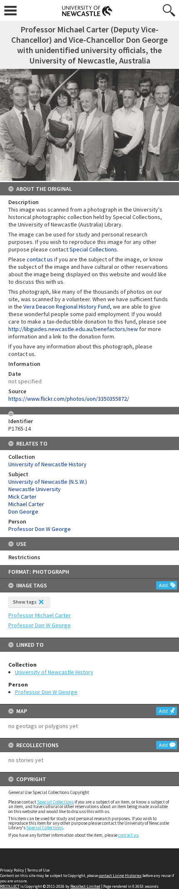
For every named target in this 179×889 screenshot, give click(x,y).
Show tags (25, 602)
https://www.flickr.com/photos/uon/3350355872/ (68, 398)
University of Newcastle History (54, 672)
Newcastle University (34, 489)
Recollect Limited (85, 886)
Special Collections (55, 802)
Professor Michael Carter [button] (39, 615)
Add (163, 585)
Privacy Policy (12, 870)
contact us (128, 835)
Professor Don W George (46, 692)
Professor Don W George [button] (39, 625)
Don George (23, 511)
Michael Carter (26, 504)
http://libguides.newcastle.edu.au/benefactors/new (73, 329)
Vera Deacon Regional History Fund (66, 306)
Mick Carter (22, 496)
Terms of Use (38, 870)
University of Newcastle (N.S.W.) (47, 481)
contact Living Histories (120, 875)
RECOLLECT (10, 886)
